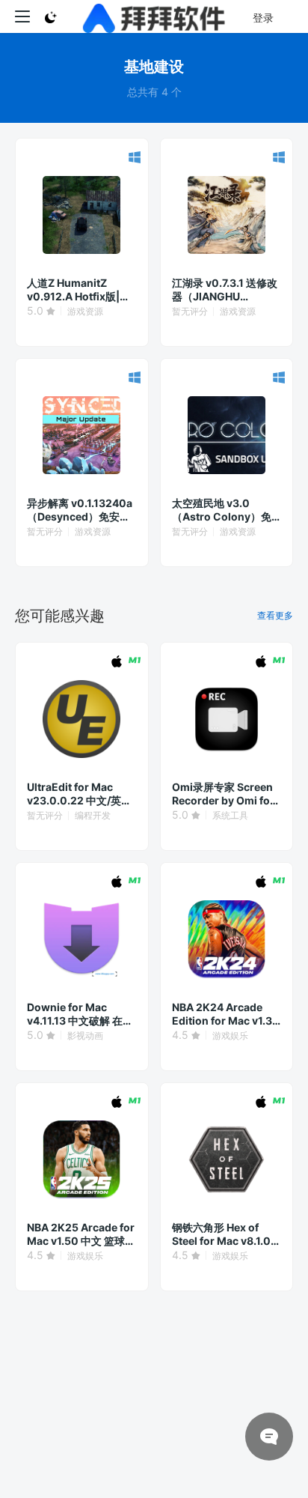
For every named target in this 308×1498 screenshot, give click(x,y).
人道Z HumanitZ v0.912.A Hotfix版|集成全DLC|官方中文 (78, 289)
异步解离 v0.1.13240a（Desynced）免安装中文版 (79, 510)
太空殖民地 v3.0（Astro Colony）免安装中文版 (221, 510)
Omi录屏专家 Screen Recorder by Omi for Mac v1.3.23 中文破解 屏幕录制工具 (224, 793)
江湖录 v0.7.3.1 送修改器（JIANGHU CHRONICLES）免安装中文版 (224, 289)
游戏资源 (85, 311)
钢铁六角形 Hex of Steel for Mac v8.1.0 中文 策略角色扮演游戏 (225, 1234)
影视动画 (85, 1035)
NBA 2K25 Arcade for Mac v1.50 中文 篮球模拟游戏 (81, 1234)
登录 (263, 17)
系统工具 (230, 815)
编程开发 (93, 815)
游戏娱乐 (230, 1035)
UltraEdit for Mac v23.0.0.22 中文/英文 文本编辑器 (79, 793)
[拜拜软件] (154, 16)
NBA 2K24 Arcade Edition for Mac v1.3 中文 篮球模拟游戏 (222, 1014)
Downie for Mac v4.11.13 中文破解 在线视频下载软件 (80, 1014)
